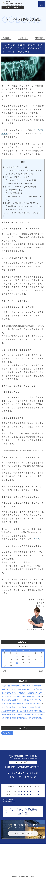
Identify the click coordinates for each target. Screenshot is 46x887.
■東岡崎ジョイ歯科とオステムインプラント (21, 203)
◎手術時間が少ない (14, 190)
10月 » (42, 670)
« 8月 (3, 670)
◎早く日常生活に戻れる (15, 193)
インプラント (7, 733)
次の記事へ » (40, 38)
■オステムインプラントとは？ (16, 167)
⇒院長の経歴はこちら (34, 629)
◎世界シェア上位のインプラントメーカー (23, 170)
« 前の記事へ (6, 38)
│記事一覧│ (23, 38)
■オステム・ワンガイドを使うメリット (20, 186)
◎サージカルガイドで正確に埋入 (19, 183)
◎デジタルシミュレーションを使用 (20, 180)
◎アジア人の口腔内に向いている (19, 173)
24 (17, 662)
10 (17, 656)
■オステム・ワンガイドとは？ (16, 177)
